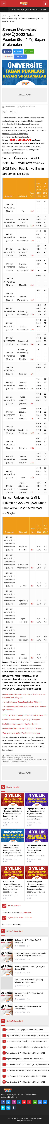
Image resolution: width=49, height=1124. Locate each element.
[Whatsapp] (35, 1102)
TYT (32, 550)
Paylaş (8, 51)
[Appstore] (45, 1102)
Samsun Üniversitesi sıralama (12, 760)
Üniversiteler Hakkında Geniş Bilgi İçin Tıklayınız (22, 728)
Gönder (30, 51)
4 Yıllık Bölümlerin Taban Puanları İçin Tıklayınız (22, 702)
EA (32, 374)
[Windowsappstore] (8, 1108)
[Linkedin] (19, 1102)
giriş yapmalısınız (25, 912)
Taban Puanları (19, 16)
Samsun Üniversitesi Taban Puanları (35, 760)
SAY (32, 211)
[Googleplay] (3, 1108)
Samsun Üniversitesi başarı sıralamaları (18, 756)
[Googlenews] (40, 1102)
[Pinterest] (29, 1102)
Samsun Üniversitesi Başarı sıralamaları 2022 (17, 758)
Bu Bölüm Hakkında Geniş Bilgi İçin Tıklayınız (21, 719)
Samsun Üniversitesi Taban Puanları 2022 (17, 762)
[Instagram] (14, 1102)
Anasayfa (8, 16)
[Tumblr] (14, 1108)
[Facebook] (3, 1102)
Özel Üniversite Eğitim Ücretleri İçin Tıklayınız (21, 733)
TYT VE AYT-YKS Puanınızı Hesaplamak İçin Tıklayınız (24, 715)
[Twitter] (8, 1102)
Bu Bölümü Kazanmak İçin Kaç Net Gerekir (20, 724)
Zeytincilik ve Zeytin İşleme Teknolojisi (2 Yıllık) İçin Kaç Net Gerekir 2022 (29, 10)
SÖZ (32, 433)
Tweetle (19, 51)
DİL (32, 492)
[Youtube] (24, 1102)
